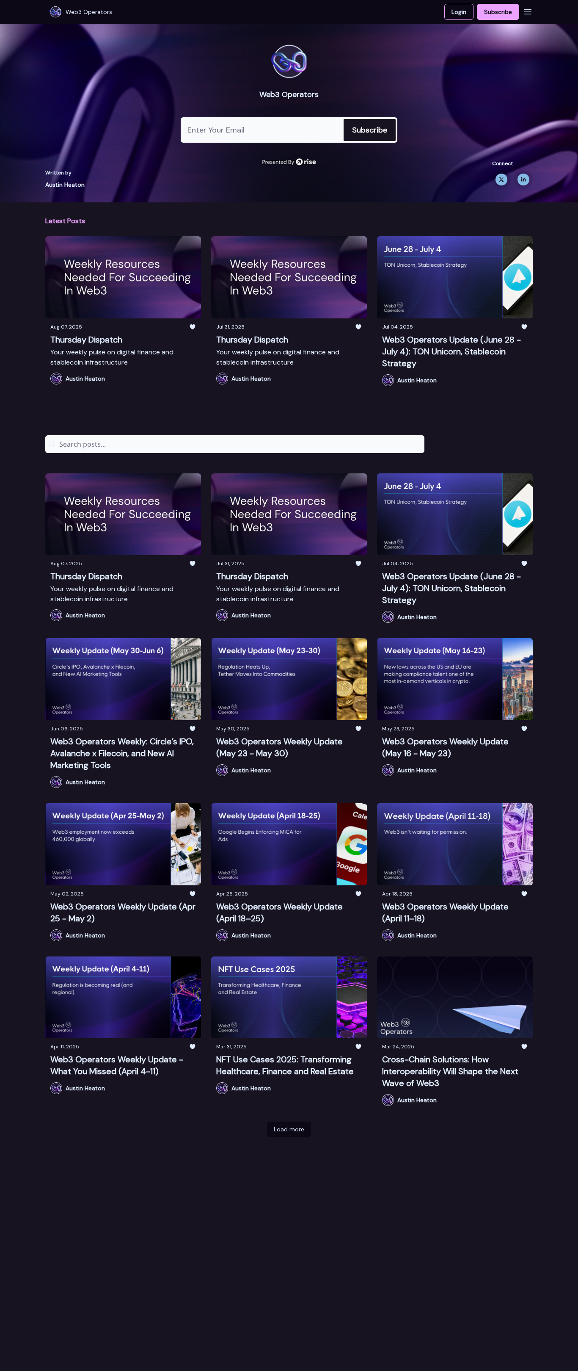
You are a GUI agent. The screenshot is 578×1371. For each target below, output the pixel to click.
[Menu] (528, 10)
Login (458, 12)
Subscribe (498, 12)
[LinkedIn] (523, 179)
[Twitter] (501, 179)
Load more (289, 1129)
